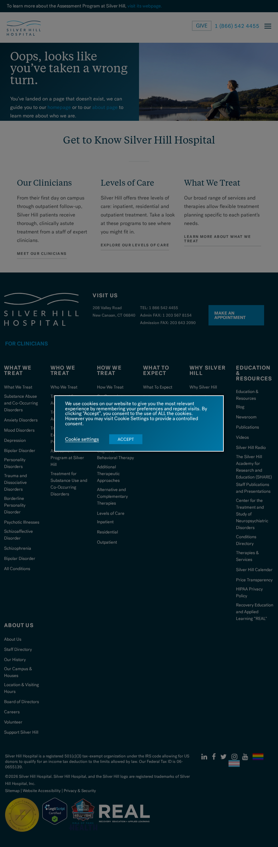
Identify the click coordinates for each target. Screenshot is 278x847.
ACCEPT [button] (126, 439)
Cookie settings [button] (82, 439)
